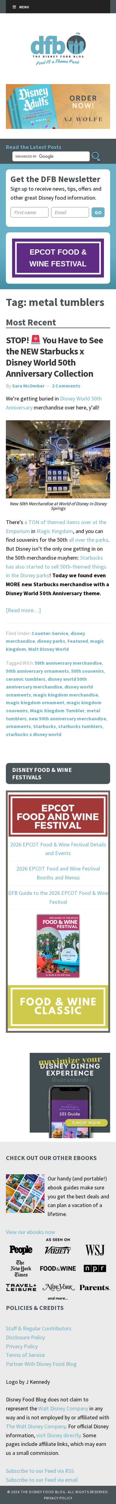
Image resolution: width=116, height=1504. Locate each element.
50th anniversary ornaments (37, 671)
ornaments (18, 726)
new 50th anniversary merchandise (67, 718)
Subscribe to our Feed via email (42, 1479)
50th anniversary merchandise (68, 663)
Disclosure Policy (25, 1337)
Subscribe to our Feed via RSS (40, 1470)
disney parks (51, 641)
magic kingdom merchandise (65, 695)
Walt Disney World (48, 649)
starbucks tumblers (80, 726)
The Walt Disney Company (36, 1426)
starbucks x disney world (33, 734)
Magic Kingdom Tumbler (57, 710)
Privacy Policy (22, 1346)
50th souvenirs (87, 671)
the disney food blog (58, 36)
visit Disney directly (58, 1435)
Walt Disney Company (63, 1408)
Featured (77, 641)
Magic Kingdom (55, 531)
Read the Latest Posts (33, 146)
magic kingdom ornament (35, 702)
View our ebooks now (30, 1231)
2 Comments (66, 386)
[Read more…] (23, 610)
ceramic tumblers (25, 679)
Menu (24, 7)
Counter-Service (50, 633)
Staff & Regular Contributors (38, 1328)
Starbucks (44, 726)
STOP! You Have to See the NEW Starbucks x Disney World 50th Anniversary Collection (54, 356)
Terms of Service (25, 1354)
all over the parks (88, 539)
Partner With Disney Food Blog (41, 1363)
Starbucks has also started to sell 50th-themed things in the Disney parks (56, 566)
